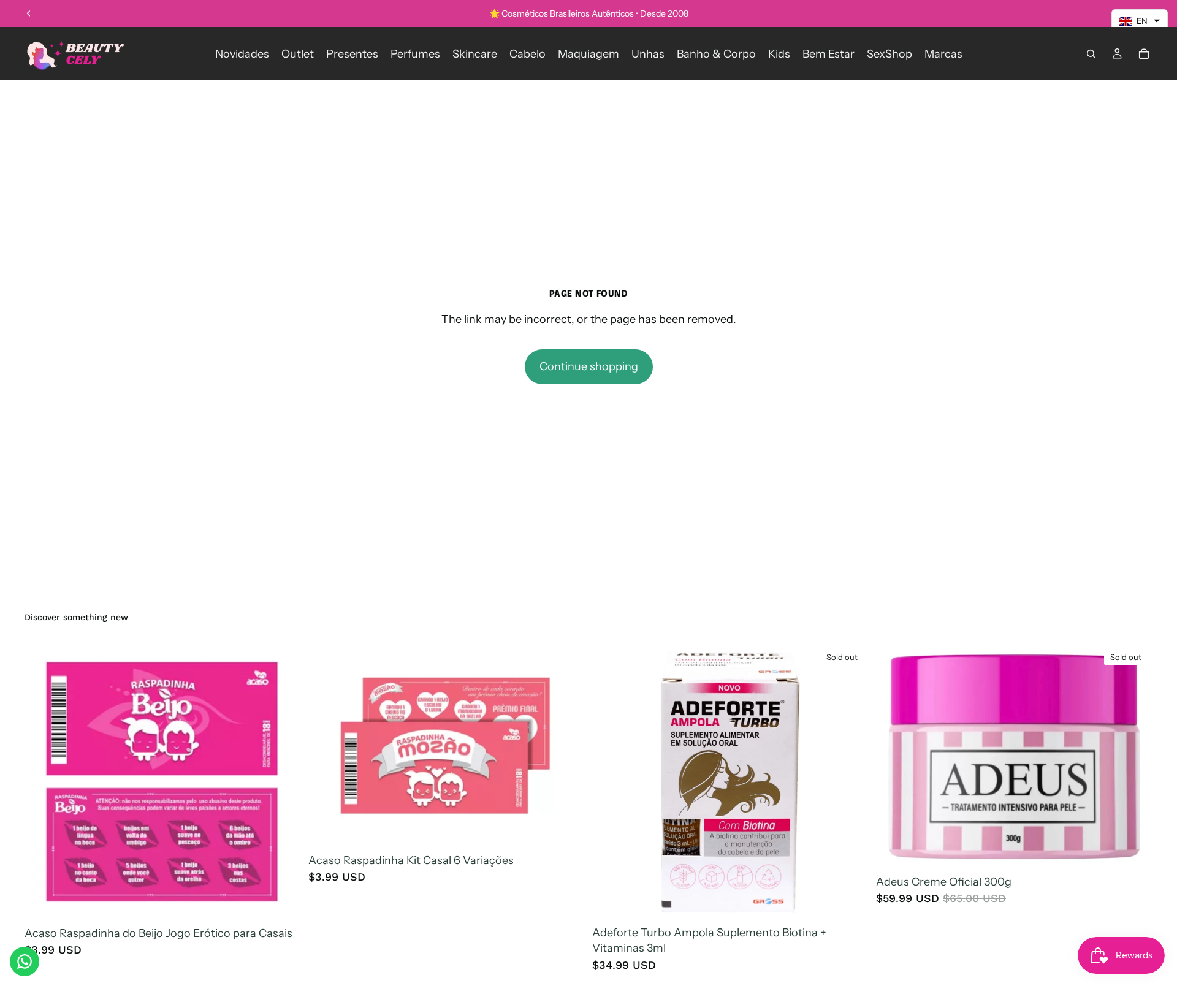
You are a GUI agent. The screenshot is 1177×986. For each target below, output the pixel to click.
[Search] (1091, 53)
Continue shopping (588, 366)
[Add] (282, 902)
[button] (1139, 21)
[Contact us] (24, 961)
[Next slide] (1134, 756)
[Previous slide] (28, 13)
